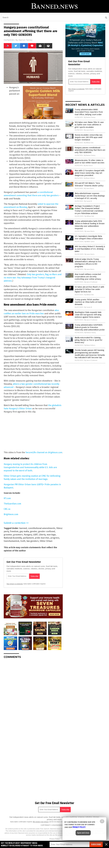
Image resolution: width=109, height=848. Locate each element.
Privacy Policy (54, 839)
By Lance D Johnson (90, 282)
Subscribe (96, 844)
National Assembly (13, 538)
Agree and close (83, 833)
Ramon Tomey (25, 40)
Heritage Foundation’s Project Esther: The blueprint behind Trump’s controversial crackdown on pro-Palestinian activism (89, 210)
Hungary (28, 534)
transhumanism (11, 541)
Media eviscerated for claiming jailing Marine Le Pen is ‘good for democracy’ (88, 340)
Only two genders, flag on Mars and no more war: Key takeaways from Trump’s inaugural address (33, 277)
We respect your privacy (41, 822)
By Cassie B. (88, 201)
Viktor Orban (46, 541)
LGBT (35, 534)
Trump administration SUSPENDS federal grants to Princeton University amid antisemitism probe (90, 327)
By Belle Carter (90, 241)
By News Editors (89, 178)
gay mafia (24, 531)
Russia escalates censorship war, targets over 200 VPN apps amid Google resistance (89, 137)
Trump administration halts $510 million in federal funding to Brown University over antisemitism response (89, 225)
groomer (8, 534)
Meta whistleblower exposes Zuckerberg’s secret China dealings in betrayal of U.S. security (90, 195)
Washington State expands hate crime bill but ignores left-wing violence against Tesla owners (88, 314)
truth (22, 541)
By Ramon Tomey (89, 117)
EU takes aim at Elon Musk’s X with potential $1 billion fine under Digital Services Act (89, 289)
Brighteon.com (11, 514)
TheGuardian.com (12, 503)
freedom (14, 531)
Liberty (42, 534)
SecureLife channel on (44, 452)
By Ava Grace (88, 165)
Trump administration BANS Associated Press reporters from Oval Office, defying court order (89, 112)
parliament (28, 538)
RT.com (7, 498)
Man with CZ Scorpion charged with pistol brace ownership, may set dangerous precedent (89, 173)
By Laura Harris (89, 130)
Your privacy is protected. (15, 584)
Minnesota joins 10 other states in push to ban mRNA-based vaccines (89, 161)
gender (33, 531)
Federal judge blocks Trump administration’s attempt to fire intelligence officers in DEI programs (88, 263)
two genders (32, 541)
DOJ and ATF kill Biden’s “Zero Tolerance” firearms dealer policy (89, 184)
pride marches (42, 538)
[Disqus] (33, 694)
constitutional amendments (41, 528)
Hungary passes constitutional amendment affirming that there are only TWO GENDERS (90, 150)
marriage (51, 534)
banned (23, 528)
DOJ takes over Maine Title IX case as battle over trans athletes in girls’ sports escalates (89, 124)
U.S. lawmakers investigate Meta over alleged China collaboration (89, 237)
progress (54, 538)
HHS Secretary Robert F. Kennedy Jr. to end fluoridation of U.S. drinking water (90, 248)
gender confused (46, 531)
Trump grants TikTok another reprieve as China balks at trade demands (88, 302)
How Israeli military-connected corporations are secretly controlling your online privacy (88, 276)
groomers (18, 534)
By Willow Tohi (88, 143)
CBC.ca (7, 509)
